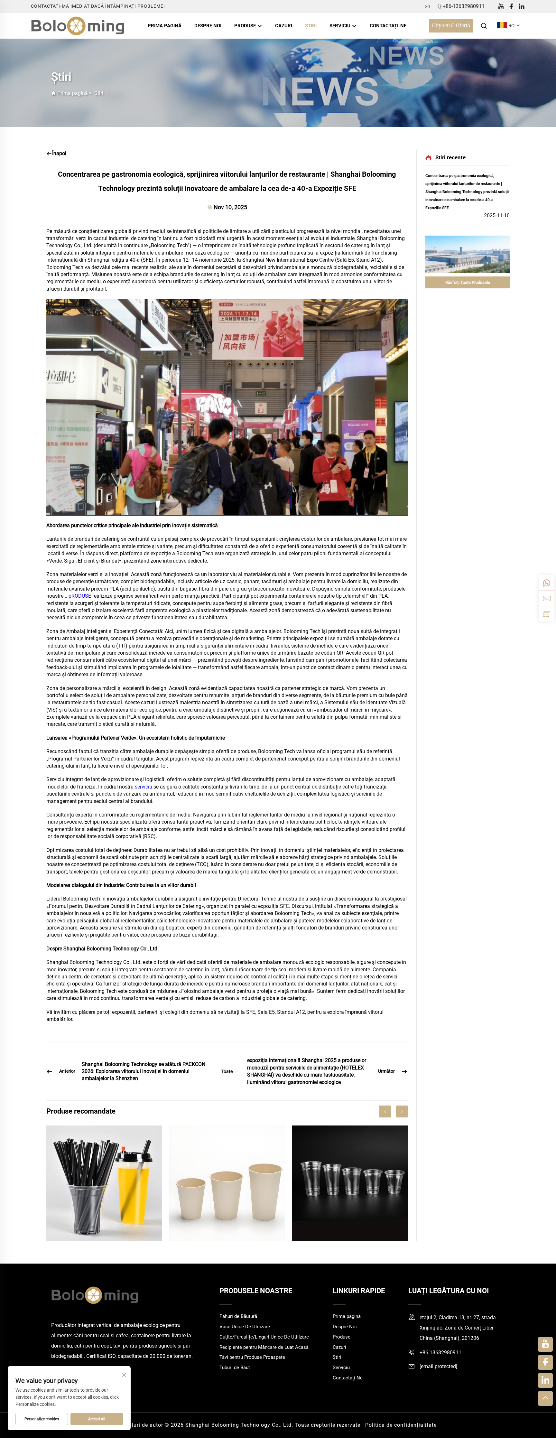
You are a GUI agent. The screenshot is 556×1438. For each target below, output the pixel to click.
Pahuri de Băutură (238, 1316)
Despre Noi (207, 26)
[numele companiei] (78, 25)
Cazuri (283, 26)
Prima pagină (164, 26)
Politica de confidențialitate (401, 1425)
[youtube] (501, 7)
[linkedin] (521, 7)
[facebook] (511, 7)
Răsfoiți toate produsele (467, 282)
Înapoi (59, 153)
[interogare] (546, 613)
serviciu (144, 787)
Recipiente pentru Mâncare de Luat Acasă (264, 1347)
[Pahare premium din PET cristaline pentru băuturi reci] (350, 1183)
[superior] (545, 1398)
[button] (385, 1111)
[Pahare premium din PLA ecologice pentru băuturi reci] (227, 1183)
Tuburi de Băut (234, 1367)
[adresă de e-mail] (546, 598)
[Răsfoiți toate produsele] (467, 254)
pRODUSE (80, 596)
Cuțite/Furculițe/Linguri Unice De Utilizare (264, 1337)
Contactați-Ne (388, 26)
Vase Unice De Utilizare (244, 1327)
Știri (311, 26)
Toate (227, 1071)
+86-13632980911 (464, 6)
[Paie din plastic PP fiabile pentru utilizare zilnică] (104, 1183)
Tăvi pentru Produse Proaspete (252, 1357)
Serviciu (340, 26)
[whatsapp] (546, 583)
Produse (245, 26)
